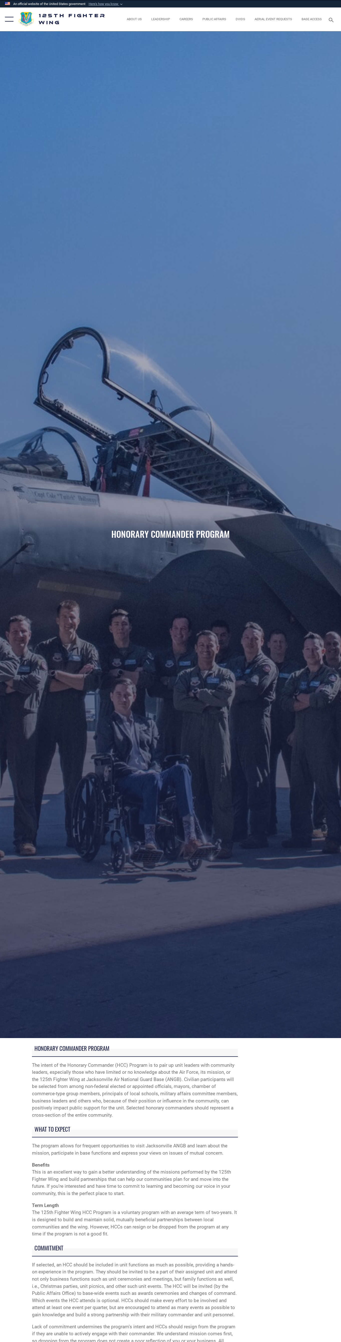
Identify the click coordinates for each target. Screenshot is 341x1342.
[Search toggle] (332, 19)
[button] (106, 3)
